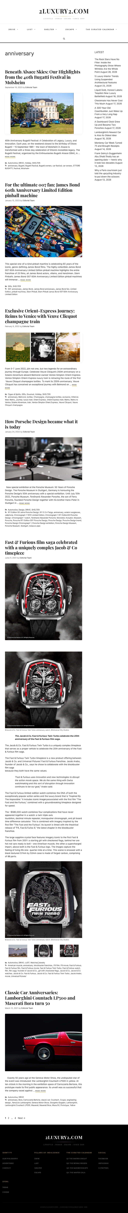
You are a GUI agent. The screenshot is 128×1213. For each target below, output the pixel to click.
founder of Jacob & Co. (27, 971)
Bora (20, 1100)
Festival (17, 168)
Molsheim (25, 168)
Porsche (8, 520)
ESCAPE (70, 29)
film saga (13, 971)
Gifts (10, 286)
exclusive (66, 397)
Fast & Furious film (12, 968)
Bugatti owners (45, 166)
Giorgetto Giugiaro (58, 1103)
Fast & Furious (29, 745)
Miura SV (56, 1105)
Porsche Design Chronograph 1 (18, 523)
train (29, 402)
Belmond (22, 397)
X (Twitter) (103, 1168)
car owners (67, 166)
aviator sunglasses (72, 512)
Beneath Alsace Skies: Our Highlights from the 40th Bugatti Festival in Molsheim (42, 77)
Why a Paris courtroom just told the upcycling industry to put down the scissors (108, 173)
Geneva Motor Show (40, 1103)
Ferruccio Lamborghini (21, 1103)
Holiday (28, 163)
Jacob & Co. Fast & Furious (24, 973)
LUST (30, 29)
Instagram (103, 1163)
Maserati (34, 1105)
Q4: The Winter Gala (75, 1172)
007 (9, 289)
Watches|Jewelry (37, 963)
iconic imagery (40, 799)
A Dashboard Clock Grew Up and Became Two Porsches (107, 124)
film (6, 971)
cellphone (9, 515)
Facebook (103, 1159)
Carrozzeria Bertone (31, 1100)
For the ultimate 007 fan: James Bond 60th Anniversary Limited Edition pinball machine (42, 190)
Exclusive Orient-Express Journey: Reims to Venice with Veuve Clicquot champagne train (41, 316)
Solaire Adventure (19, 402)
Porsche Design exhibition (43, 523)
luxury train (28, 400)
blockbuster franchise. (43, 965)
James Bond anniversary (44, 289)
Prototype (64, 1105)
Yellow (72, 1105)
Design (21, 510)
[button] (18, 29)
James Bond (27, 289)
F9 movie (64, 965)
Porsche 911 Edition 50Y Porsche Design (30, 520)
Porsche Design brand (72, 520)
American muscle (15, 965)
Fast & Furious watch (71, 968)
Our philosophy (10, 1159)
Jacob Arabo (75, 973)
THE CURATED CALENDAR (100, 29)
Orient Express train (55, 400)
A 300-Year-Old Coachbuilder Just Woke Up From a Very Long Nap (108, 111)
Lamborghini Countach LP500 (17, 1105)
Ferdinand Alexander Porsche (43, 518)
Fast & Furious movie (30, 968)
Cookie (5, 1192)
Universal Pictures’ (18, 976)
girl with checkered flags (48, 971)
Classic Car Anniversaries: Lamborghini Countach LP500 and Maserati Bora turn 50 (40, 998)
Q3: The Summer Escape (77, 1168)
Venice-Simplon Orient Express (45, 402)
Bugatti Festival (31, 166)
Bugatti (21, 166)
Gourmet (30, 394)
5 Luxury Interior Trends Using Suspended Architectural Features (106, 79)
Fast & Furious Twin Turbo (51, 968)
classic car (45, 1100)
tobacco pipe (34, 526)
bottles (30, 397)
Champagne (39, 397)
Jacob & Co (15, 745)
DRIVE (12, 29)
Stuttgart (24, 526)
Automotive (13, 163)
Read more (10, 156)
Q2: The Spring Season (76, 1163)
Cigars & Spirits (14, 394)
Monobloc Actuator (65, 518)
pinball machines (19, 292)
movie (7, 976)
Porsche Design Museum (65, 523)
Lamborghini (71, 1103)
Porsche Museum (12, 526)
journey (19, 400)
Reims (67, 400)
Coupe (63, 1100)
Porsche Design (55, 520)
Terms (5, 1187)
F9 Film (57, 965)
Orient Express (40, 400)
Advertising (8, 1163)
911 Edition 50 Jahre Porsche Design (23, 512)
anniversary (13, 166)
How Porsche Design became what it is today (41, 424)
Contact (6, 1168)
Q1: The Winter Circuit (76, 1159)
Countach (55, 1100)
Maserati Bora (45, 1105)
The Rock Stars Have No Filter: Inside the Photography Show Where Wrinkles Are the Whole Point (108, 65)
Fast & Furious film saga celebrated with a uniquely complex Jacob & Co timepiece (41, 547)
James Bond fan (62, 289)
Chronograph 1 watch (21, 518)
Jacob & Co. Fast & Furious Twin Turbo (53, 973)
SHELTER (49, 29)
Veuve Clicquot (65, 402)
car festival (57, 166)
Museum (77, 518)
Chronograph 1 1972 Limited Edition (29, 515)
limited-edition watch (35, 793)
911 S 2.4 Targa (46, 512)
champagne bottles (53, 397)
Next (21, 1118)
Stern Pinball (32, 292)
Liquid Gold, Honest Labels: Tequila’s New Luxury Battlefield (109, 93)
